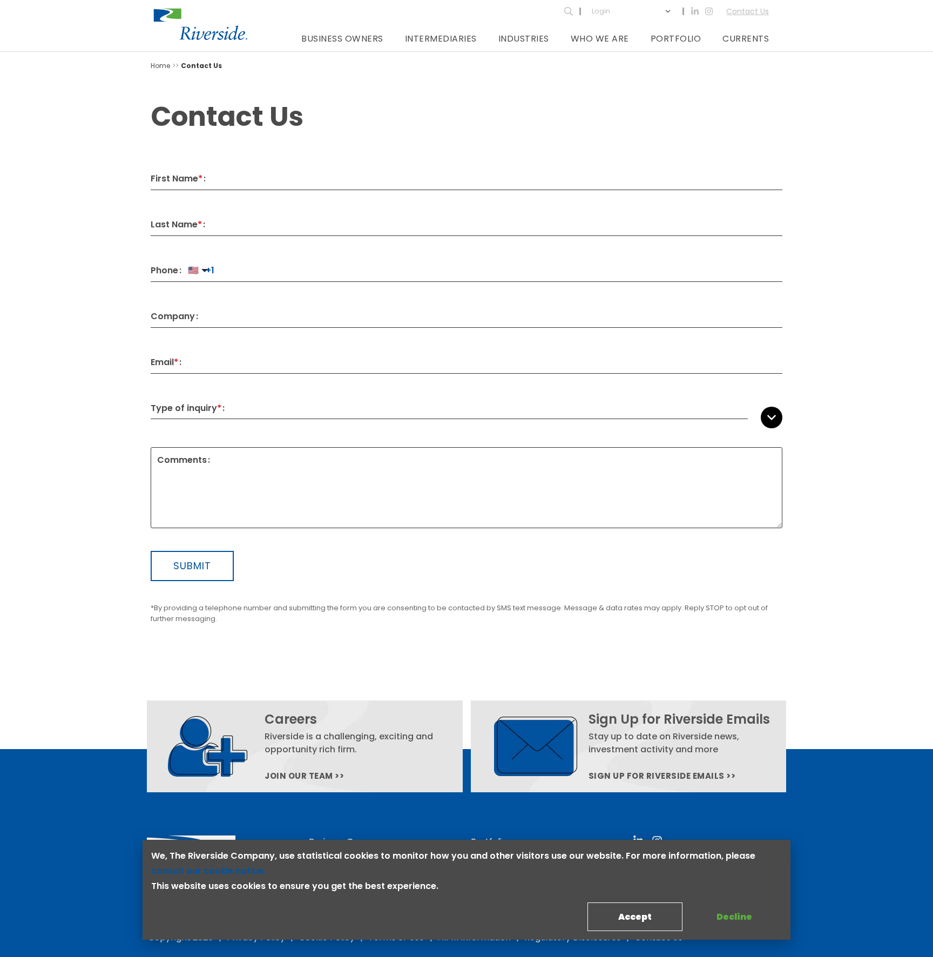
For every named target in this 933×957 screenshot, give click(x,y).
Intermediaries (441, 38)
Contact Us (747, 11)
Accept (635, 917)
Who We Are (600, 38)
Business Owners (342, 38)
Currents (745, 38)
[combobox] (506, 408)
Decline (734, 917)
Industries (523, 38)
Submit (192, 565)
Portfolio (676, 38)
